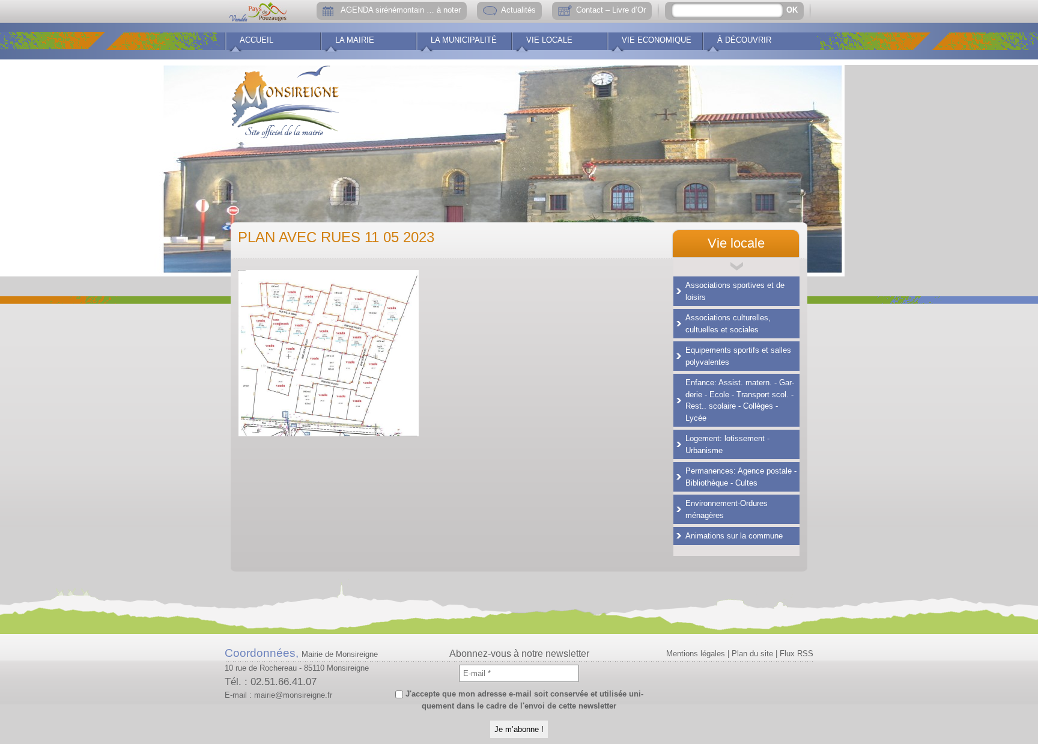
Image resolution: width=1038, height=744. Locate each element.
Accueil (256, 39)
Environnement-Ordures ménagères (726, 509)
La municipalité (464, 39)
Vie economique (656, 39)
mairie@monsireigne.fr (293, 695)
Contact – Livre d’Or (611, 9)
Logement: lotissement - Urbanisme (727, 444)
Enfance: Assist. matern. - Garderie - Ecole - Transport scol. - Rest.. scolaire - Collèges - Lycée (739, 400)
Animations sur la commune (734, 535)
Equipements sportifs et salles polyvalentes (738, 356)
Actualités (518, 9)
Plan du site (752, 653)
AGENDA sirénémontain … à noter (401, 9)
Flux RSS (796, 653)
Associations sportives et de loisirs (735, 291)
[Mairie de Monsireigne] (285, 99)
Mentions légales (695, 653)
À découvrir (744, 39)
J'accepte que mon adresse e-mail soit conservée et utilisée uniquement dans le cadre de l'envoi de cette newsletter (523, 699)
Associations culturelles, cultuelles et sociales (728, 323)
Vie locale (549, 39)
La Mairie (354, 39)
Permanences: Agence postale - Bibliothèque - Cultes (741, 476)
